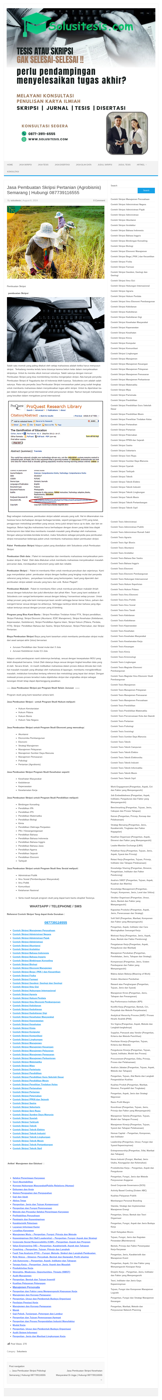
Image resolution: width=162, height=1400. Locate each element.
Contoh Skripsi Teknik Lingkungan (31, 1137)
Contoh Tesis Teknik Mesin (124, 773)
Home (10, 165)
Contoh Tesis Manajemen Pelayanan (128, 690)
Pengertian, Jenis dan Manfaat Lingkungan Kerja (39, 1336)
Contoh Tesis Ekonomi (122, 568)
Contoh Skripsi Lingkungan (28, 1039)
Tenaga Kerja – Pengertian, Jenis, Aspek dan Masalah (41, 1264)
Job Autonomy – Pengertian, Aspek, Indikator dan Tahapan (44, 1260)
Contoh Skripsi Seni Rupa (26, 1110)
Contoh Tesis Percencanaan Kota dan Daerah (133, 716)
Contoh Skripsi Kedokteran (27, 1009)
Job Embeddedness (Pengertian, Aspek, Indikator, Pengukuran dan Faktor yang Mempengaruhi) (130, 799)
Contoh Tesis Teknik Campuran (126, 747)
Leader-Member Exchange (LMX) (127, 845)
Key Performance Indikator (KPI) (126, 1001)
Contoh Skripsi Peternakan (27, 1095)
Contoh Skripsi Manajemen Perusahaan (34, 930)
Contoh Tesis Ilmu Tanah (123, 610)
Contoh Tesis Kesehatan (122, 631)
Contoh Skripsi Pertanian (26, 1092)
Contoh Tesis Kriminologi (123, 657)
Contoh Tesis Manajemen (123, 685)
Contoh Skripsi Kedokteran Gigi (30, 1013)
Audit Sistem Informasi (25, 1332)
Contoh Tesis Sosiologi (122, 731)
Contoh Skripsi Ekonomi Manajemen (32, 968)
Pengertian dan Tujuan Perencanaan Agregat (37, 1317)
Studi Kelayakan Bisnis (122, 1232)
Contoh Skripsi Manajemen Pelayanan (33, 1050)
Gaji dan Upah (20, 1196)
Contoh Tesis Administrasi (124, 522)
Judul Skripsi (105, 165)
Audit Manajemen (22, 1275)
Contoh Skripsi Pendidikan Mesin (31, 1080)
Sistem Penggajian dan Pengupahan (32, 1193)
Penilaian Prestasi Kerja (25, 1302)
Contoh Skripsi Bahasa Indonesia (31, 953)
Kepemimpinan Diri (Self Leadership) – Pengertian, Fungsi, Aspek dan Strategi (55, 1238)
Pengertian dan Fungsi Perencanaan (32, 1208)
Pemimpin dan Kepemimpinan (29, 1219)
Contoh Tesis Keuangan (122, 646)
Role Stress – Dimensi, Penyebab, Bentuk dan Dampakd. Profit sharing (51, 1257)
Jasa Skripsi (25, 165)
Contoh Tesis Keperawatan (124, 626)
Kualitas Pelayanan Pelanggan (29, 1283)
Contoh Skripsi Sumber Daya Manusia (33, 1114)
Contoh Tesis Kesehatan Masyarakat (128, 636)
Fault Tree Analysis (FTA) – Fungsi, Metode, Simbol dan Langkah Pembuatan (54, 1253)
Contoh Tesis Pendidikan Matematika (129, 711)
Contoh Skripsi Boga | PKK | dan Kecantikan (36, 971)
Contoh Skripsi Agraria (25, 994)
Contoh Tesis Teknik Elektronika (126, 757)
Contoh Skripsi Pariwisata (26, 1069)
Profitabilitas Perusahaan (26, 1215)
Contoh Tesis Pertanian (122, 721)
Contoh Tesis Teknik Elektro (124, 752)
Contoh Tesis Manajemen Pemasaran (129, 695)
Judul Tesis (124, 165)
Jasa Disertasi (62, 165)
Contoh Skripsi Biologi (25, 964)
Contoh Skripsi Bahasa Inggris (29, 956)
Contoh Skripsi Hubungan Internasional (34, 990)
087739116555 (55, 922)
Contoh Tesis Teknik (121, 742)
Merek (16, 1310)
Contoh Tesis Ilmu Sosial (123, 605)
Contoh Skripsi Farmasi (25, 979)
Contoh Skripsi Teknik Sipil (27, 1148)
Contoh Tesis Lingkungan (123, 662)
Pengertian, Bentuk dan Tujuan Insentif (34, 1279)
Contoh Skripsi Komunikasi (27, 1035)
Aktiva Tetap (19, 1200)
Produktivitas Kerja (23, 1268)
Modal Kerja (19, 1325)
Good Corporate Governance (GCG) (128, 1185)
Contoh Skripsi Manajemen (27, 1043)
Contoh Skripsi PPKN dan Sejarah (31, 1099)
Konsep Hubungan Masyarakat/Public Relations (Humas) (43, 1185)
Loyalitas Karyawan (23, 1230)
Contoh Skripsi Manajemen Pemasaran (33, 1054)
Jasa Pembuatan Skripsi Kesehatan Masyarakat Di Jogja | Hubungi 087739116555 (79, 1375)
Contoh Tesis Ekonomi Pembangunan (129, 574)
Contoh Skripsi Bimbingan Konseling (33, 960)
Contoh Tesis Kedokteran (123, 620)
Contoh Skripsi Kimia (24, 1028)
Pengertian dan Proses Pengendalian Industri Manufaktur (44, 1321)
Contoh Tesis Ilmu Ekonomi (124, 594)
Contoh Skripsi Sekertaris (26, 1107)
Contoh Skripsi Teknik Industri (29, 1133)
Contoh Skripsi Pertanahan (27, 1088)
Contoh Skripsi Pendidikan (27, 1073)
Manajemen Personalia (26, 1287)
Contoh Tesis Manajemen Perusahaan (129, 700)
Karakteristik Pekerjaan (25, 1223)
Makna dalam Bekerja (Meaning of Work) (130, 974)
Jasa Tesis (43, 165)
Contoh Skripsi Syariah (25, 1118)
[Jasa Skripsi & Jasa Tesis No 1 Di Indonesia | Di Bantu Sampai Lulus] (81, 155)
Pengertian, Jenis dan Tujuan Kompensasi (35, 1204)
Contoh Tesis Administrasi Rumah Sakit (130, 532)
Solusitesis (22, 1351)
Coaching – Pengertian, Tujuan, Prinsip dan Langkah (41, 1249)
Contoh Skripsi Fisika (24, 975)
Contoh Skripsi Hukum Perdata (29, 998)
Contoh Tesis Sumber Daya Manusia (128, 737)
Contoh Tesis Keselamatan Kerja (126, 641)
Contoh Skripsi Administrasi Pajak (31, 938)
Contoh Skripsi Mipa (24, 1065)
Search (114, 185)
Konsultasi (13, 172)
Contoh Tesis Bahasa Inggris (125, 563)
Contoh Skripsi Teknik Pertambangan (33, 1144)
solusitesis (16, 200)
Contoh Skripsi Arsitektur (26, 949)
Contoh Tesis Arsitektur (122, 553)
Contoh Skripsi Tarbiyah (26, 1122)
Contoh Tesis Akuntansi (122, 548)
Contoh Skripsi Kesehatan (27, 1024)
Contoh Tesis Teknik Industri (125, 763)
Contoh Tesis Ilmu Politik (123, 600)
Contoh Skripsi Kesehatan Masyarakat (33, 1017)
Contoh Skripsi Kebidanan (27, 1005)
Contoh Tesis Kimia (120, 652)
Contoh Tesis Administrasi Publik (127, 527)
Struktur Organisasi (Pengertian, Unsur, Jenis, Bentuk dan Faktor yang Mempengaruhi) (130, 901)
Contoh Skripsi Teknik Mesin (28, 1140)
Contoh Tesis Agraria (121, 537)
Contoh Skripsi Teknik (25, 1125)
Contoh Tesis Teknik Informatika (126, 768)
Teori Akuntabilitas (23, 1182)
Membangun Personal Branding (126, 1201)
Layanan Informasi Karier (26, 1227)
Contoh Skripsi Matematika (27, 1062)
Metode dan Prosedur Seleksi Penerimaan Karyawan (41, 1211)
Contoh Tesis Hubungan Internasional (129, 579)
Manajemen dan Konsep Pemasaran (32, 1306)
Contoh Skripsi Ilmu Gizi (26, 986)
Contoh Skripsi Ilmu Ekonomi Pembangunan (36, 1002)
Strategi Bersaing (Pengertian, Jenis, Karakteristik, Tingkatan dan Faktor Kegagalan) (129, 828)
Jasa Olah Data (83, 165)
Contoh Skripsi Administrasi (28, 941)
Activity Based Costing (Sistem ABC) (128, 1190)
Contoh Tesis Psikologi (122, 726)
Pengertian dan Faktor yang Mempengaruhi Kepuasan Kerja (45, 1291)
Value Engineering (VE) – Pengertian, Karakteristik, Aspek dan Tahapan (51, 1245)
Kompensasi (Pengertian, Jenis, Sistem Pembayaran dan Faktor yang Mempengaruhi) (130, 965)
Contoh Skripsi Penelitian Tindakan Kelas (35, 1084)
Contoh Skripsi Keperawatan (28, 1020)
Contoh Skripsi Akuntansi (26, 945)
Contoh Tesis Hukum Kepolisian (126, 584)
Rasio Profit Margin (120, 1102)
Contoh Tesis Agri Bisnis (123, 542)
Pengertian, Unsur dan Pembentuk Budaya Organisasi (42, 1298)
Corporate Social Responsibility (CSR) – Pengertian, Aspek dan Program (51, 1242)
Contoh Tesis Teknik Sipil (123, 778)
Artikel (141, 165)
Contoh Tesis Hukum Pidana (125, 589)
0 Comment (99, 200)
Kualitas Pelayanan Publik (123, 1196)
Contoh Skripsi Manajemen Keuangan (33, 1047)
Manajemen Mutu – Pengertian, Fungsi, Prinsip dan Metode (45, 1234)
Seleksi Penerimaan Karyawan (29, 1178)
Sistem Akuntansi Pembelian (125, 979)
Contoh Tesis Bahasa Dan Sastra (127, 558)
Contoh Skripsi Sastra (24, 1103)
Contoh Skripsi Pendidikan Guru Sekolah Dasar (38, 1077)
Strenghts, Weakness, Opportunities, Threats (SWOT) (41, 1272)
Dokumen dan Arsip (23, 1189)
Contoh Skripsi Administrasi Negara (32, 934)
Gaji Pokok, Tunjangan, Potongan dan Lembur (38, 1313)
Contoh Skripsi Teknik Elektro (29, 1129)
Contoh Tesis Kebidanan (123, 615)
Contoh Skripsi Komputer (26, 1032)
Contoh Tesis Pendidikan (123, 705)
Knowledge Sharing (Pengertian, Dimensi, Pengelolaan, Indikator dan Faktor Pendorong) (131, 871)
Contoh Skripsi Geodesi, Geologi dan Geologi (37, 983)
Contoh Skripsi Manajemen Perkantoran (34, 1058)
